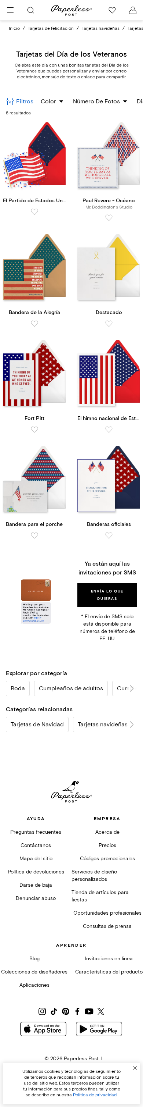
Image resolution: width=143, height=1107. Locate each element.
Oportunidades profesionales (107, 913)
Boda (18, 688)
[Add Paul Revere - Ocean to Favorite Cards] (108, 217)
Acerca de (107, 832)
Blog (34, 958)
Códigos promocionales (107, 858)
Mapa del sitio (35, 858)
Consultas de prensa (107, 926)
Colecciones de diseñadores (34, 972)
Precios (107, 845)
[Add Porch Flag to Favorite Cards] (34, 535)
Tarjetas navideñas (101, 28)
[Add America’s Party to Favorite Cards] (34, 211)
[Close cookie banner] (135, 1068)
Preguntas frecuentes (35, 832)
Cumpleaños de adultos (71, 688)
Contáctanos (36, 845)
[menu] (10, 10)
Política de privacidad (95, 1095)
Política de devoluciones (36, 872)
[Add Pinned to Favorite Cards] (108, 323)
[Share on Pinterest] (65, 1011)
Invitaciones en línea (109, 958)
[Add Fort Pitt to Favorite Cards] (34, 429)
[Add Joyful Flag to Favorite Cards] (34, 323)
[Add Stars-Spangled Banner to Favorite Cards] (108, 429)
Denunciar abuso (36, 898)
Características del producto (109, 972)
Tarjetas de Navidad (37, 724)
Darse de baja (35, 885)
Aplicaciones (34, 985)
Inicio (14, 28)
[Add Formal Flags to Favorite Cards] (108, 535)
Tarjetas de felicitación (51, 28)
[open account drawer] (132, 10)
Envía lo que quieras (107, 595)
